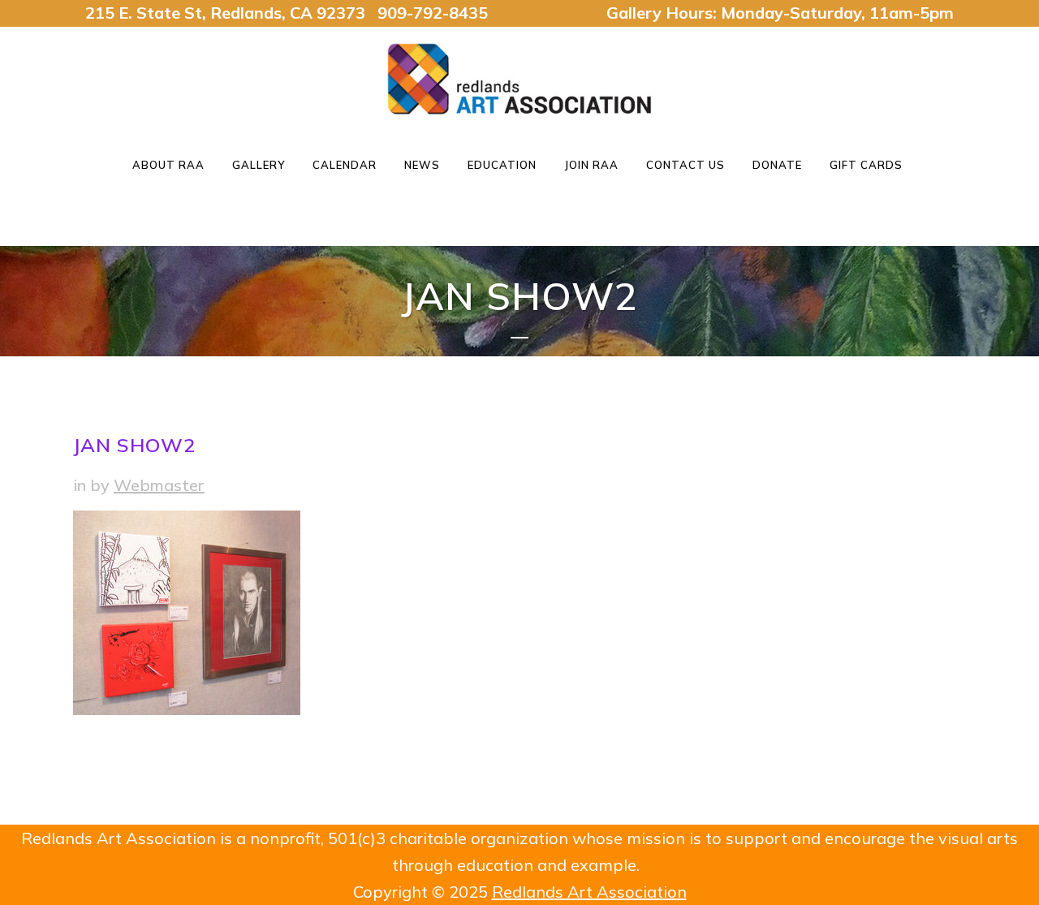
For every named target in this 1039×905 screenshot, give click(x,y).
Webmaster (159, 485)
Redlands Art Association (589, 891)
